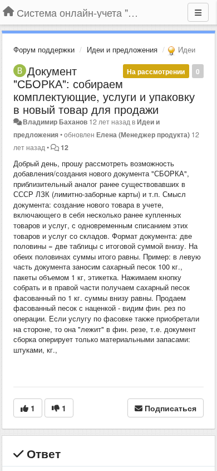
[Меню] (198, 12)
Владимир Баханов (55, 122)
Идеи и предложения (122, 49)
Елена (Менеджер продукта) (143, 134)
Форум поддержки (44, 49)
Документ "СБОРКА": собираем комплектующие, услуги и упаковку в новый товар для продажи (104, 90)
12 (64, 147)
